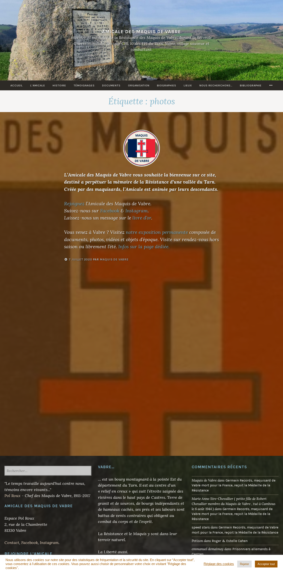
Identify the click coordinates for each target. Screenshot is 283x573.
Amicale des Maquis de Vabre (141, 31)
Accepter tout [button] (266, 564)
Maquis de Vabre (114, 259)
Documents (111, 85)
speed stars (201, 527)
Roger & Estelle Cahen (230, 541)
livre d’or (141, 218)
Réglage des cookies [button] (219, 564)
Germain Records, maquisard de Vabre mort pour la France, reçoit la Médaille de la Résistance (233, 485)
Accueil (16, 85)
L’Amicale (37, 85)
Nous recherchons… (215, 85)
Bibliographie (251, 85)
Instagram (136, 211)
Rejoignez (74, 203)
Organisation (138, 85)
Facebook (109, 211)
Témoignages (84, 85)
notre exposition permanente (157, 232)
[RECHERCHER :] (47, 471)
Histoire (59, 85)
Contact (11, 542)
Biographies (166, 85)
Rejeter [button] (244, 564)
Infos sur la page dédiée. (144, 246)
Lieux (188, 85)
